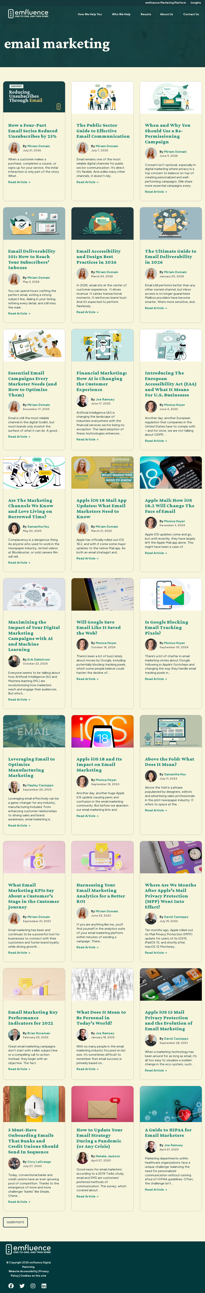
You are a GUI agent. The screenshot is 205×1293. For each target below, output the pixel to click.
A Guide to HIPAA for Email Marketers (168, 1132)
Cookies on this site (33, 1275)
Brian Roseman (38, 1033)
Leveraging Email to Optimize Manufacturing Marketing (31, 767)
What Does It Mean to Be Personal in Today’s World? (101, 1017)
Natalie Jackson (108, 1156)
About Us (166, 14)
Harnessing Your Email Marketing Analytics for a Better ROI (100, 893)
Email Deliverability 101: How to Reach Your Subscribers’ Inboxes (31, 259)
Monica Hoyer (174, 405)
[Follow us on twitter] (23, 1286)
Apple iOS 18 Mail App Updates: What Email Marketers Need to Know (101, 508)
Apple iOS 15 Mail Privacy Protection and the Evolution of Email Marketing (168, 1020)
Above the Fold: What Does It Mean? (169, 761)
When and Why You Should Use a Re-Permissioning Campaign (167, 133)
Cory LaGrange (39, 1162)
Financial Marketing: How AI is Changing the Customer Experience (101, 381)
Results (146, 14)
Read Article (19, 182)
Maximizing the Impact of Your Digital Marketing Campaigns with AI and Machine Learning (34, 635)
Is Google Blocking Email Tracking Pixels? (166, 627)
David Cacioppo (176, 917)
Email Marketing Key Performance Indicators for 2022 (33, 1017)
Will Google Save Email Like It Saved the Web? (98, 627)
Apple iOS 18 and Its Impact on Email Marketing (99, 764)
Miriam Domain (38, 146)
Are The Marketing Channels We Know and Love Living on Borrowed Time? (30, 508)
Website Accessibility (23, 1271)
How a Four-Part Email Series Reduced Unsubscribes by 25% (32, 130)
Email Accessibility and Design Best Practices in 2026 (98, 256)
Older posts (15, 1222)
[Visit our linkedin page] (45, 1286)
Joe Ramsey (105, 399)
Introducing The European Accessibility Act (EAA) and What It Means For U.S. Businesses (171, 383)
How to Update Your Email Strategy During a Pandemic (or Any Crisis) (99, 1138)
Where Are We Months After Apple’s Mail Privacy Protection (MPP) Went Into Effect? (170, 896)
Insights (196, 2)
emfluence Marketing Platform (165, 2)
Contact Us (191, 14)
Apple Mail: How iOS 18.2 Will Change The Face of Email (169, 505)
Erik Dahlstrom (38, 659)
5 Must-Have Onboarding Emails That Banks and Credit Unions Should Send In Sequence (33, 1140)
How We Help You (90, 14)
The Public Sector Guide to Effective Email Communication (103, 130)
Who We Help (121, 14)
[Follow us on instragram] (34, 1286)
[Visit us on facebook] (12, 1286)
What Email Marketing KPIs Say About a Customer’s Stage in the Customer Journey (33, 896)
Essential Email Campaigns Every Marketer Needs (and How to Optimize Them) (32, 383)
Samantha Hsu (38, 526)
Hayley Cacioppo (40, 785)
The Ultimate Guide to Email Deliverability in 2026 (170, 256)
